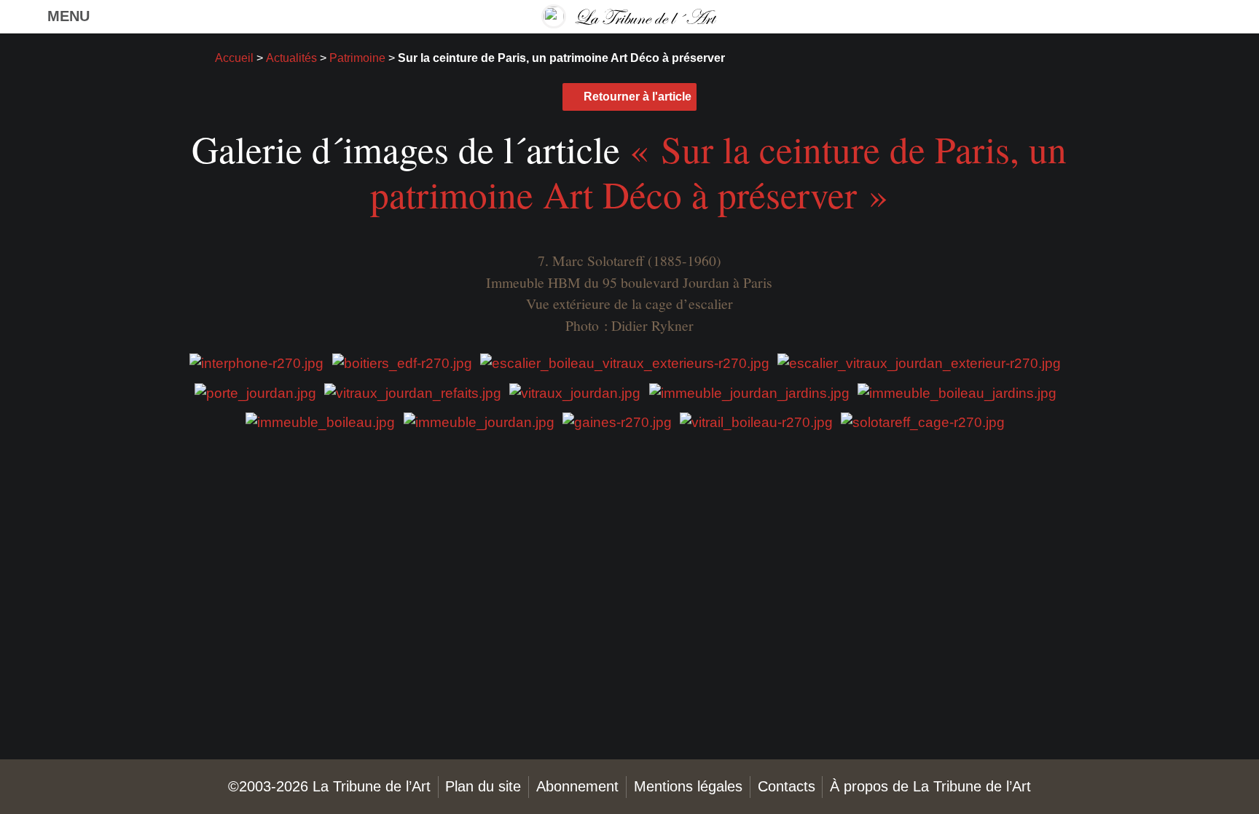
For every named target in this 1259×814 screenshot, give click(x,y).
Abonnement (577, 786)
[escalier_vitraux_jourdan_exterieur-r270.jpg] (919, 362)
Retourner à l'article (637, 96)
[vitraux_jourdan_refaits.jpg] (412, 391)
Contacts (786, 786)
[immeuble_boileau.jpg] (320, 421)
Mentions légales (688, 786)
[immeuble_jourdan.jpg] (479, 421)
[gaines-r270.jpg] (617, 421)
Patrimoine (357, 58)
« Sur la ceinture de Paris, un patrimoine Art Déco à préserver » (718, 171)
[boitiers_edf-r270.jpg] (402, 362)
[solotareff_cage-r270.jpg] (923, 421)
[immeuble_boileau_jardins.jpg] (957, 391)
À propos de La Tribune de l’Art (930, 786)
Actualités (291, 58)
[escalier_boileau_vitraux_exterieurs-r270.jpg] (624, 362)
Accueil (234, 58)
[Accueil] (629, 16)
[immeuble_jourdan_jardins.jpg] (749, 391)
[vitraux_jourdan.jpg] (574, 391)
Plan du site (483, 786)
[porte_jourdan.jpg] (255, 391)
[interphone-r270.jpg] (256, 362)
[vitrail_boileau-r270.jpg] (756, 421)
